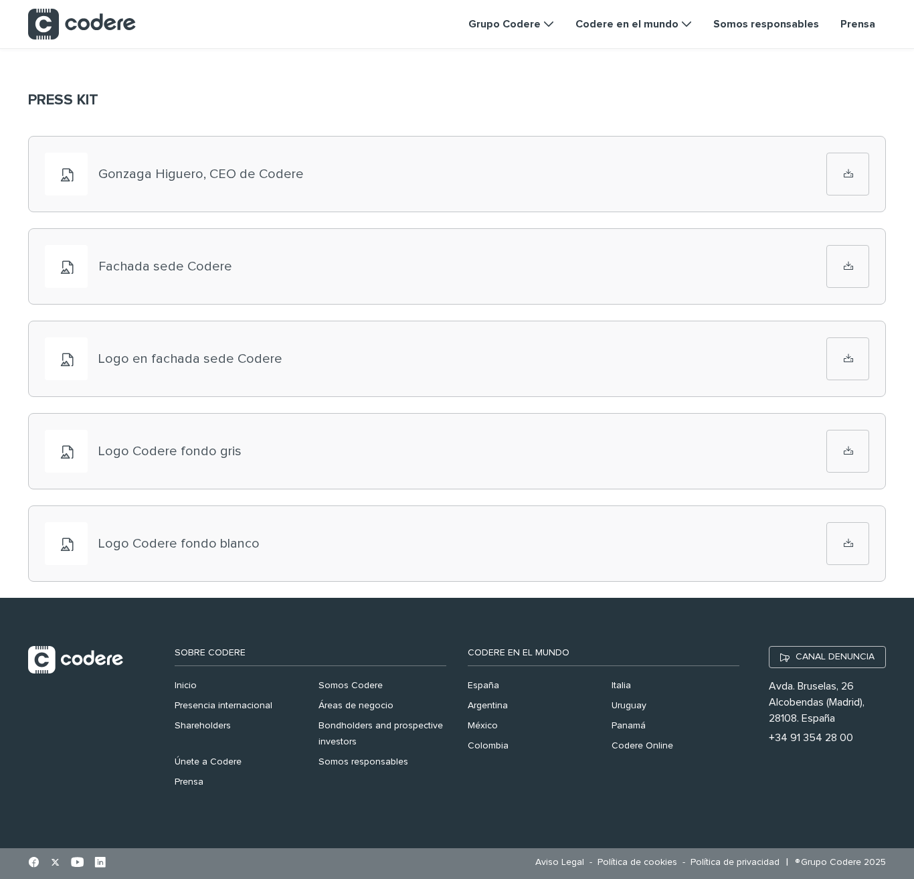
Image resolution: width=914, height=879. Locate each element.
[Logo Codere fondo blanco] (847, 543)
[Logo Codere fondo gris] (847, 451)
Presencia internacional (223, 705)
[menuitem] (563, 863)
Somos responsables (363, 762)
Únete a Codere (208, 762)
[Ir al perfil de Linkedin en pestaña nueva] (100, 863)
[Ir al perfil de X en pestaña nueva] (55, 863)
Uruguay (629, 705)
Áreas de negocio (355, 705)
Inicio (186, 685)
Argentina (488, 705)
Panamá (629, 725)
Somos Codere (350, 685)
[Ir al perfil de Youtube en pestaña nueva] (77, 863)
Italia (621, 685)
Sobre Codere (210, 652)
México (483, 725)
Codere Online (642, 745)
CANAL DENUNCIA (835, 656)
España (483, 685)
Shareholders (203, 725)
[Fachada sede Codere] (847, 266)
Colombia (488, 745)
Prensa (189, 782)
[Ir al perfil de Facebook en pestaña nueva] (33, 863)
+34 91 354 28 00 (811, 737)
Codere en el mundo (518, 652)
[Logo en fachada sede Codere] (847, 358)
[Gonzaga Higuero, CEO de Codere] (847, 174)
